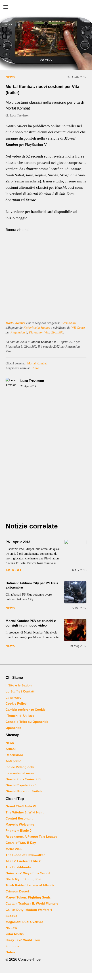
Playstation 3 (18, 332)
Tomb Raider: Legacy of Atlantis (30, 885)
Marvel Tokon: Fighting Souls (28, 897)
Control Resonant (19, 818)
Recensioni (14, 755)
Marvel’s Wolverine (20, 824)
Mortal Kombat (15, 323)
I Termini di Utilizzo (20, 715)
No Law (11, 928)
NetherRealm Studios (36, 327)
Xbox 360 (57, 332)
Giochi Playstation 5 (21, 785)
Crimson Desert (17, 891)
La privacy (13, 697)
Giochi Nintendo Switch (24, 791)
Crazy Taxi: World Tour (23, 940)
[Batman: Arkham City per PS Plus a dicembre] (75, 592)
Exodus (11, 916)
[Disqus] (46, 459)
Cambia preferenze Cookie (26, 709)
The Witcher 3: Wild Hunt (25, 812)
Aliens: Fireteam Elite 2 (23, 861)
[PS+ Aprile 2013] (75, 551)
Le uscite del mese (20, 773)
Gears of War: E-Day (21, 842)
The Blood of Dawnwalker (25, 855)
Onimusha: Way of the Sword (28, 873)
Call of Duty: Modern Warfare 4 (29, 910)
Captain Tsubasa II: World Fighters (32, 903)
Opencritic (13, 728)
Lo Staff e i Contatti (20, 691)
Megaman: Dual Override (24, 922)
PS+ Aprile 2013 (18, 542)
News (10, 77)
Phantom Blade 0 (18, 830)
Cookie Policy (16, 703)
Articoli (13, 570)
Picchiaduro (68, 323)
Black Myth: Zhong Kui (23, 879)
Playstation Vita (39, 332)
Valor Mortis (15, 934)
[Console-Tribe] (46, 6)
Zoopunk (12, 946)
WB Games (78, 327)
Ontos (10, 952)
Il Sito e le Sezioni (19, 685)
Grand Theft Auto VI (21, 806)
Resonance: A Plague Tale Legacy (31, 836)
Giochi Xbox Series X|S (23, 779)
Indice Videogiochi (20, 767)
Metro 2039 (14, 849)
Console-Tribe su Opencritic (27, 721)
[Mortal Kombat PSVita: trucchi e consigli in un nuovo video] (75, 630)
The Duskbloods (18, 867)
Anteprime (13, 761)
